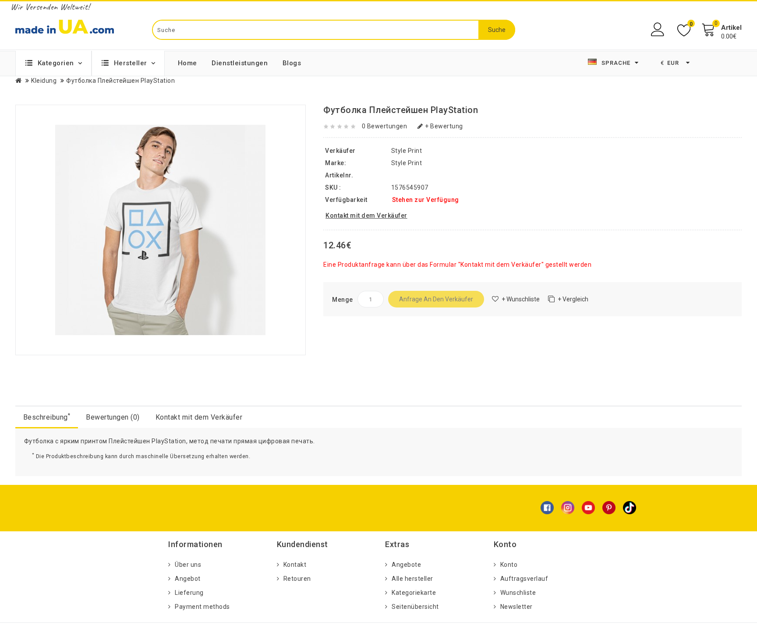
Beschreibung (47, 416)
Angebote (406, 564)
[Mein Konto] (658, 29)
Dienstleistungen (240, 63)
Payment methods (202, 606)
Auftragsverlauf (524, 578)
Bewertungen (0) (113, 417)
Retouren (297, 578)
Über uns (188, 564)
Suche (497, 29)
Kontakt (295, 564)
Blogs (292, 63)
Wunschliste (518, 592)
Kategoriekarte (414, 592)
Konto (509, 564)
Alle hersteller (412, 578)
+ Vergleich (573, 299)
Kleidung (44, 80)
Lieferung (189, 592)
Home (187, 63)
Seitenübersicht (415, 606)
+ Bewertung (444, 126)
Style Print (406, 162)
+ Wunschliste (521, 299)
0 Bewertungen (384, 126)
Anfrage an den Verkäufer (436, 299)
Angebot (188, 578)
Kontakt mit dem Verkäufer (199, 417)
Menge (342, 299)
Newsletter (516, 606)
